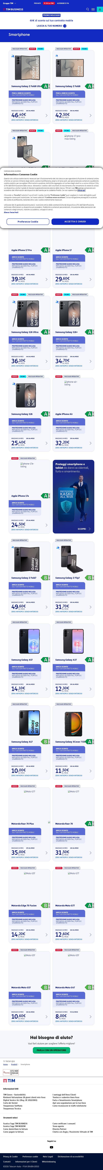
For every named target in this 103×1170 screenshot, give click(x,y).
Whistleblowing (49, 1162)
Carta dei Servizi (10, 1103)
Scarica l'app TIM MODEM (14, 1126)
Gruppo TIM (8, 3)
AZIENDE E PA (63, 3)
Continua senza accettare (12, 171)
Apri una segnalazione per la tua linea (69, 1103)
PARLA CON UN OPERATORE (51, 1050)
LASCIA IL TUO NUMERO (49, 26)
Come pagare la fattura (13, 1132)
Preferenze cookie (30, 1157)
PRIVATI (37, 3)
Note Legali (48, 1157)
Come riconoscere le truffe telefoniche (69, 1106)
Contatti (7, 1162)
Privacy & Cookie (10, 1157)
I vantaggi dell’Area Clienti (64, 1095)
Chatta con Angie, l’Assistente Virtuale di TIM (73, 1132)
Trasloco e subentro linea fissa (66, 1097)
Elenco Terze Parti (11, 213)
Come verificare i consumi (64, 1124)
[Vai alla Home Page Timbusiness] (13, 9)
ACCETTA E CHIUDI (75, 221)
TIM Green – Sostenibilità (14, 1095)
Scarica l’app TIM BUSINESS (15, 1124)
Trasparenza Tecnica (12, 1109)
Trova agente (58, 1126)
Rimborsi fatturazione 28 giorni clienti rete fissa (24, 1097)
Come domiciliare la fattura (15, 1129)
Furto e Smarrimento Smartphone (67, 1100)
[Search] (87, 9)
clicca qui (81, 190)
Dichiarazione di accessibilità (71, 1157)
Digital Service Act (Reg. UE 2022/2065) (20, 1100)
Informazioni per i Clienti (26, 1162)
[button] (93, 9)
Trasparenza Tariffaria (12, 1106)
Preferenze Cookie (28, 221)
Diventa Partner (59, 1129)
